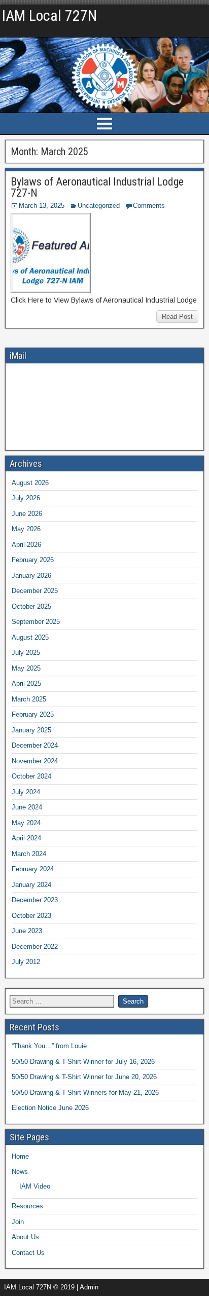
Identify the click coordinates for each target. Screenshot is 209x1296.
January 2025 (31, 730)
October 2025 (31, 606)
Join (18, 1222)
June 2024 (27, 807)
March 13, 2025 (41, 205)
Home (20, 1156)
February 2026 (33, 560)
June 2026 (27, 513)
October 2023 (31, 915)
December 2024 (35, 745)
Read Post (177, 316)
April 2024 (26, 838)
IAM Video (34, 1186)
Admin (20, 29)
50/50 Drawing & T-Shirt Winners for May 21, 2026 (85, 1092)
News (20, 1171)
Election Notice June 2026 (50, 1108)
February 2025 (33, 714)
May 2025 (26, 668)
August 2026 (30, 483)
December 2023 (35, 900)
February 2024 (33, 869)
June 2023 (27, 931)
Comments (149, 205)
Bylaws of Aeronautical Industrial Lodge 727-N (97, 187)
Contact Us (28, 1252)
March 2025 (29, 699)
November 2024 (35, 761)
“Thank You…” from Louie (49, 1046)
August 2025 (30, 637)
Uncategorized (99, 205)
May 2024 (26, 823)
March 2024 (29, 854)
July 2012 (26, 962)
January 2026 (31, 575)
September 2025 (36, 621)
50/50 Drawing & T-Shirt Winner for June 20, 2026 (84, 1077)
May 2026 (26, 529)
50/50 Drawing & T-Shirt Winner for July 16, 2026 (83, 1061)
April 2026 (26, 544)
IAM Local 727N (49, 15)
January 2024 (31, 884)
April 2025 (26, 683)
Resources (27, 1206)
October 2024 (31, 776)
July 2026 (26, 498)
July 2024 (26, 792)
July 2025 (26, 652)
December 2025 (35, 591)
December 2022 (35, 946)
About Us (25, 1237)
